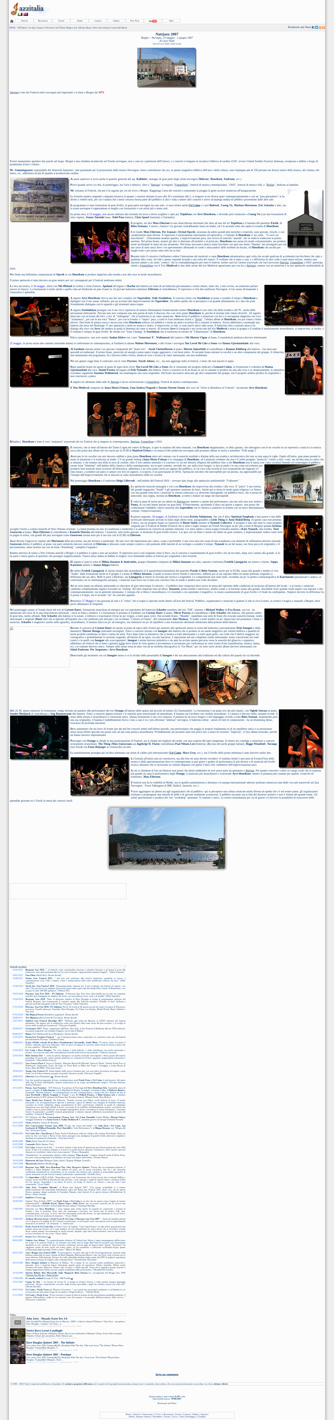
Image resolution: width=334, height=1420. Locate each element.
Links (181, 1416)
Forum (167, 1416)
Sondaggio (190, 1416)
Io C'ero (157, 1414)
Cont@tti (201, 1416)
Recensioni (43, 21)
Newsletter (157, 1416)
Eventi (61, 21)
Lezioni (98, 21)
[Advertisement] (254, 9)
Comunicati (147, 1414)
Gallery (116, 21)
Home (128, 1414)
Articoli (24, 21)
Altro (171, 21)
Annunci (204, 1414)
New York (134, 21)
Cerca (174, 1416)
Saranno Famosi (143, 1416)
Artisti (79, 21)
